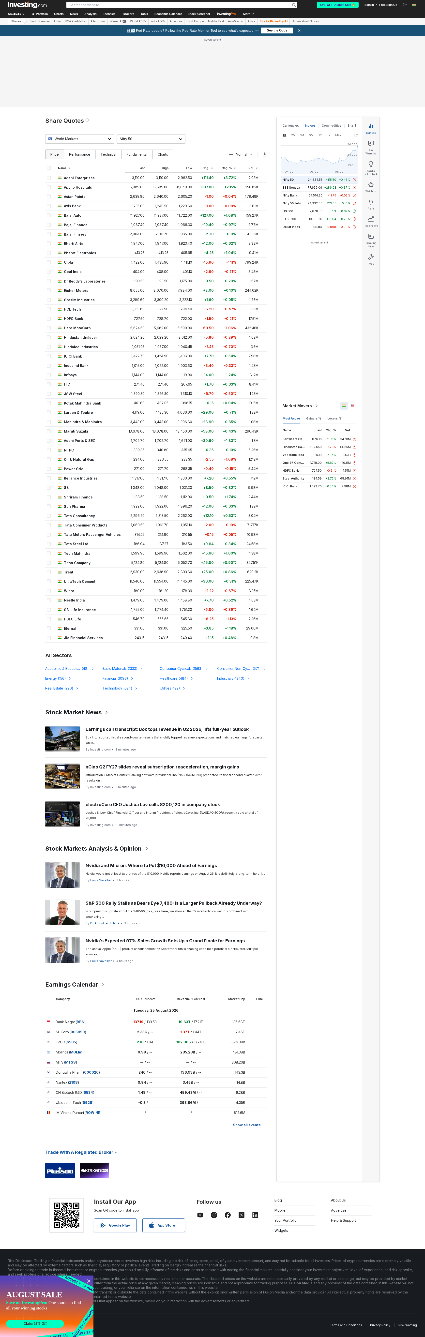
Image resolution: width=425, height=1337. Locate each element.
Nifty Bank (290, 195)
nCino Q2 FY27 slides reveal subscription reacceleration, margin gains (162, 766)
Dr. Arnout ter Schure (105, 923)
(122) (170, 688)
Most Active (291, 418)
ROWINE (93, 1113)
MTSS (70, 1062)
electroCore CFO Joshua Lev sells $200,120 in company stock (153, 804)
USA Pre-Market (75, 21)
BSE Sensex (291, 187)
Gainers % (313, 418)
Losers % (334, 418)
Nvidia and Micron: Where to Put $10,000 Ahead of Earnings (151, 865)
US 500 (288, 211)
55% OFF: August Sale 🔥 (338, 5)
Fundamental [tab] (137, 154)
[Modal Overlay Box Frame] (46, 1306)
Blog (278, 1200)
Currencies (291, 125)
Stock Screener (199, 14)
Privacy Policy (380, 1325)
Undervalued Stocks (305, 21)
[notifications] (405, 4)
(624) (117, 688)
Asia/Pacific (235, 21)
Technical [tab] (108, 154)
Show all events (247, 1125)
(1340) (230, 678)
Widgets (281, 1230)
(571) (239, 668)
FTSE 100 (289, 219)
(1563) (181, 668)
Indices (310, 125)
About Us (338, 1200)
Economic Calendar (168, 14)
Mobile (280, 1210)
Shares (16, 21)
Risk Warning (407, 1325)
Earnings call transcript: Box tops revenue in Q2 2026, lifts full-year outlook (167, 729)
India (57, 21)
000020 (91, 1072)
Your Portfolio (285, 1220)
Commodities (331, 125)
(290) (59, 688)
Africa (251, 21)
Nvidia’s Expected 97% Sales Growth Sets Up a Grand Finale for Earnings (165, 940)
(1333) (120, 668)
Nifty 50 (288, 179)
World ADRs (138, 21)
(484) (174, 678)
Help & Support (343, 1220)
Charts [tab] (163, 154)
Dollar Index (291, 227)
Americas (176, 21)
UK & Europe (195, 21)
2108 (73, 1082)
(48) (70, 668)
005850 (78, 1032)
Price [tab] (54, 154)
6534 (88, 1092)
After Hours (98, 21)
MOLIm (76, 1052)
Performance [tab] (79, 154)
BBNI (81, 1022)
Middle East (216, 21)
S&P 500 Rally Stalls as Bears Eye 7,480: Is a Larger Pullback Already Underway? (174, 903)
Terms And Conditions (346, 1325)
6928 (87, 1102)
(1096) (115, 678)
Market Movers (297, 405)
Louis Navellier (101, 880)
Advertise (339, 1210)
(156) (55, 678)
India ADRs (158, 21)
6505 (71, 1042)
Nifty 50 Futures (294, 203)
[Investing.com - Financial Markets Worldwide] (27, 4)
